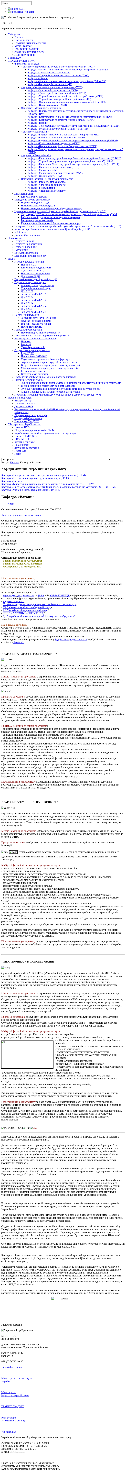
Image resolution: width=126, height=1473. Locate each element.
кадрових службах (13, 601)
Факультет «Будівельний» (35, 131)
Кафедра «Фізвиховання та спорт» (47, 190)
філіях (41, 595)
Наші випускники (24, 54)
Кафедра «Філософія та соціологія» (47, 184)
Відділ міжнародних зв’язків (71, 639)
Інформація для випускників (37, 220)
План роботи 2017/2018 (34, 356)
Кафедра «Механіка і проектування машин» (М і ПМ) (58, 128)
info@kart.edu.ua (17, 1452)
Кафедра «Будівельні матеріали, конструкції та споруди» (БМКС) (64, 134)
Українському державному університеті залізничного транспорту (39, 604)
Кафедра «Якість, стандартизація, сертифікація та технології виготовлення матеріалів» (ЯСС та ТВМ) (58, 487)
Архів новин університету (29, 51)
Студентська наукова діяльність (32, 350)
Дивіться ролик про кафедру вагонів (21, 515)
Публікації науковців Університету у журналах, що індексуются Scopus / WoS (57, 394)
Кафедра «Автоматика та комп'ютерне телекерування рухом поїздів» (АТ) (69, 69)
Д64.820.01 (27, 291)
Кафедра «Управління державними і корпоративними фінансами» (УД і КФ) (70, 161)
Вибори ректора (23, 400)
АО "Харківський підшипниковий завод (25, 610)
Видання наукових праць (28, 379)
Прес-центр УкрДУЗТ (26, 421)
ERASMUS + (21, 439)
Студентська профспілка (28, 244)
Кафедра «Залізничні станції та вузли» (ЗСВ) (53, 90)
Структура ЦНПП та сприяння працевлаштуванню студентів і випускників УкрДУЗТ (69, 214)
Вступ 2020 (14, 57)
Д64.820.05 (27, 309)
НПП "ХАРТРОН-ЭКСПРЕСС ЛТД (23, 613)
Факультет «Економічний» (36, 155)
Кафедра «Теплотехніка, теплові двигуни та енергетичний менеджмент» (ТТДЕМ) (74, 125)
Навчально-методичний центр (38, 205)
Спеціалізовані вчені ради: (36, 288)
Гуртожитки (21, 249)
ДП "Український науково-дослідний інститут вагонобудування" (39, 616)
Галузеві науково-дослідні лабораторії (35, 279)
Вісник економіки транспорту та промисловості (48, 385)
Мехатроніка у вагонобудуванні (21, 566)
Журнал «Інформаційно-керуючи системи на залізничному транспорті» (61, 388)
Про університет (23, 40)
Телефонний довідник (26, 48)
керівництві (9, 595)
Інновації (26, 344)
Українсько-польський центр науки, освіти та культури (45, 433)
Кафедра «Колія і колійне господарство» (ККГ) (54, 143)
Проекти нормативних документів (40, 332)
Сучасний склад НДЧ (33, 270)
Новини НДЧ (28, 264)
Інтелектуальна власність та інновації (35, 338)
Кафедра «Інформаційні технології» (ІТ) (50, 84)
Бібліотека (20, 232)
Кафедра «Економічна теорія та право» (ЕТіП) (53, 167)
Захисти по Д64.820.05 (33, 311)
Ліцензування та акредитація (30, 415)
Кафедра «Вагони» (38, 122)
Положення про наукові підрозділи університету (41, 335)
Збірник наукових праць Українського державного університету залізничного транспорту (71, 382)
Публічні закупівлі (24, 403)
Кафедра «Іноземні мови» (42, 187)
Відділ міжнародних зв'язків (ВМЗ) (34, 430)
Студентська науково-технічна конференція (45, 359)
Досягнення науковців (26, 314)
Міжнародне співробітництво (24, 424)
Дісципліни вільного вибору (30, 255)
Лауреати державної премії (36, 320)
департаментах (25, 595)
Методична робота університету (32, 199)
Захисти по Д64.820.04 (33, 306)
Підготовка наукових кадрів (30, 282)
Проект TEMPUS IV (25, 436)
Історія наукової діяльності (36, 267)
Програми (20, 450)
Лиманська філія (23, 193)
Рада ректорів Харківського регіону (13, 1419)
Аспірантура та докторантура (37, 285)
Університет (14, 34)
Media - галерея (23, 45)
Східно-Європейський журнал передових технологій (51, 391)
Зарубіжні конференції (27, 447)
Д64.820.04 (27, 303)
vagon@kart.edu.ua (11, 1367)
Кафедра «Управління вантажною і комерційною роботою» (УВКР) (65, 96)
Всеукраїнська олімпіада (34, 374)
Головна (14, 462)
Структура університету (21, 60)
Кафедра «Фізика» (38, 78)
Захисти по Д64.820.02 (33, 300)
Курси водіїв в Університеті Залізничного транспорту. (51, 223)
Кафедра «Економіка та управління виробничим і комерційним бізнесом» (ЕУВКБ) (74, 158)
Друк (11, 503)
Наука (11, 258)
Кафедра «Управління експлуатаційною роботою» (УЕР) (59, 99)
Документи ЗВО (23, 406)
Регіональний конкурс (33, 371)
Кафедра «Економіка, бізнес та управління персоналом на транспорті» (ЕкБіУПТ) (73, 164)
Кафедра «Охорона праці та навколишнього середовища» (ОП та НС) (66, 102)
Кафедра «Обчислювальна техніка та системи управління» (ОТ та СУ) (67, 81)
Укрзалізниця (8, 1431)
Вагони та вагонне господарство (22, 560)
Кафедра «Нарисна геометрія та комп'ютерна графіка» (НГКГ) (62, 146)
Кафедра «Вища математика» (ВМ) (47, 105)
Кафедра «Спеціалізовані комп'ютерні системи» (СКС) (58, 75)
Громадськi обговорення (28, 329)
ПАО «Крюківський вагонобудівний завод (27, 607)
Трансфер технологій (33, 347)
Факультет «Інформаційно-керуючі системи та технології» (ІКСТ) (57, 66)
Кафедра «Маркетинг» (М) (42, 170)
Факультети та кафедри (27, 63)
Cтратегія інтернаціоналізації (30, 43)
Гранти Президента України (36, 323)
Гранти (18, 453)
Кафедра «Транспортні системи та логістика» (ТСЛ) (57, 93)
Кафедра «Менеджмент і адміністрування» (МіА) (55, 173)
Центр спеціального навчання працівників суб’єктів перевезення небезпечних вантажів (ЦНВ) (67, 226)
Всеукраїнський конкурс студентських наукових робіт (51, 365)
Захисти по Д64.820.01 (33, 294)
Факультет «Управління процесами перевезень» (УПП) (52, 87)
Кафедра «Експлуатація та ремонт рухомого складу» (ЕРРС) (61, 119)
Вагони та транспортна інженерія (22, 563)
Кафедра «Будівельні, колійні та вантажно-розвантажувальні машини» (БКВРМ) (73, 140)
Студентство (15, 238)
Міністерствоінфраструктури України (15, 1394)
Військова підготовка (26, 252)
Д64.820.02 (27, 297)
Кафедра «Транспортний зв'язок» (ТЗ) (49, 72)
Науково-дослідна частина (29, 261)
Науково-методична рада (35, 202)
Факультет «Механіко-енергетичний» (42, 108)
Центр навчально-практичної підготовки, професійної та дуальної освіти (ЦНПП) (60, 211)
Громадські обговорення (28, 418)
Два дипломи (21, 444)
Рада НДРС (27, 353)
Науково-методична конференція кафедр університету (51, 208)
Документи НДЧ (30, 276)
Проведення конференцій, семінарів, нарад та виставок (45, 377)
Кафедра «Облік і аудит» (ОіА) (45, 176)
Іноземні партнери (24, 442)
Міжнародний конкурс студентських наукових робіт (50, 368)
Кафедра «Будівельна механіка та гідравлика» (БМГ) (57, 137)
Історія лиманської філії (34, 196)
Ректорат (19, 37)
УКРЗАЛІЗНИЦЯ (60, 595)
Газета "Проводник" (25, 246)
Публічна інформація (20, 397)
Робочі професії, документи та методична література (50, 217)
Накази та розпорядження (35, 273)
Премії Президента (31, 326)
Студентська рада (24, 241)
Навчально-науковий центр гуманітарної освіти (47, 178)
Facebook (18, 642)
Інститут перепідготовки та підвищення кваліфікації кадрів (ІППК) (52, 229)
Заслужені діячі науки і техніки (38, 317)
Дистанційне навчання (27, 235)
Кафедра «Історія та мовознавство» (47, 181)
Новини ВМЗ (22, 427)
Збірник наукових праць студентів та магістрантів (49, 362)
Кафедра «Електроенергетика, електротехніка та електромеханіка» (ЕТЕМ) (70, 116)
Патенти (26, 341)
